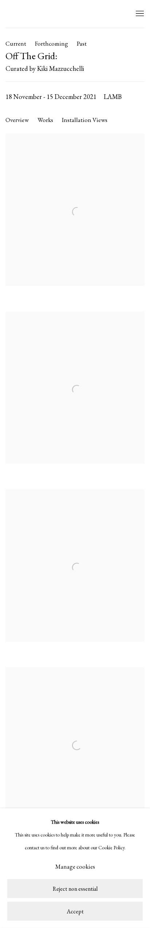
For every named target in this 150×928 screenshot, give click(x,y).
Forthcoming (51, 43)
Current (15, 43)
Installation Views (84, 120)
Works (45, 120)
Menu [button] (139, 13)
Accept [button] (75, 911)
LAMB (20, 14)
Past (82, 43)
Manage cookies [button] (75, 867)
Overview (17, 120)
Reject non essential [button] (75, 889)
